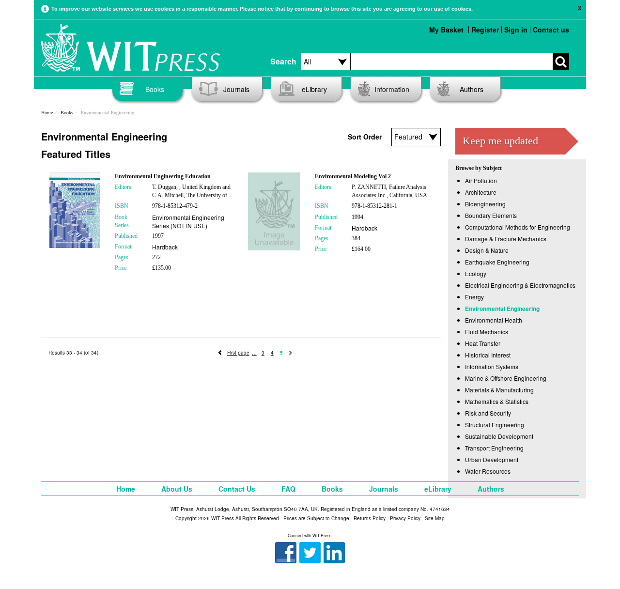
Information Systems (491, 366)
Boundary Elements (491, 215)
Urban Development (491, 459)
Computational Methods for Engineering (517, 227)
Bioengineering (485, 204)
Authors (471, 89)
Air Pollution (481, 180)
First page (238, 352)
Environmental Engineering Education (163, 176)
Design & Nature (487, 250)
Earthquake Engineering (497, 262)
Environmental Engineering (502, 308)
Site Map (435, 518)
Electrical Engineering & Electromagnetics (520, 285)
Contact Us (236, 489)
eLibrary (314, 89)
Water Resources (488, 471)
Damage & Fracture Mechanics (505, 238)
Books (154, 89)
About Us (176, 489)
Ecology (475, 273)
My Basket (446, 29)
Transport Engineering (494, 448)
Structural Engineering (494, 424)
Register (485, 29)
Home (47, 112)
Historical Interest (488, 355)
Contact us (551, 29)
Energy (474, 297)
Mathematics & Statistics (496, 401)
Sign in (515, 29)
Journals (236, 89)
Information (391, 89)
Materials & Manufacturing (499, 390)
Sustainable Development (499, 436)
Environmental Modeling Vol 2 (353, 176)
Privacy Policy (405, 518)
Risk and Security (488, 413)
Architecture (480, 192)
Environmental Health (493, 320)
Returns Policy (370, 518)
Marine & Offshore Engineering (505, 378)
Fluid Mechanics (486, 331)
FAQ (288, 489)
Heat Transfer (482, 343)
